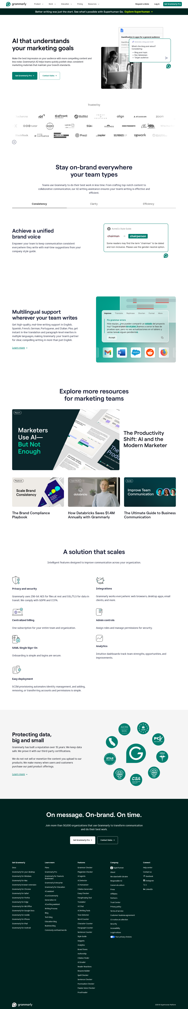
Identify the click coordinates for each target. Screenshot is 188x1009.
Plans (47, 868)
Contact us (147, 872)
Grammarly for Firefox (21, 898)
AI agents (81, 876)
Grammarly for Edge (20, 902)
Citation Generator (85, 889)
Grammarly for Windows (21, 876)
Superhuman (118, 868)
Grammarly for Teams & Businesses (54, 877)
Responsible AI (116, 881)
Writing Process (51, 909)
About (112, 872)
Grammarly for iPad (20, 924)
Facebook (149, 876)
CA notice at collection (119, 920)
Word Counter (83, 919)
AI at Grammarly (51, 896)
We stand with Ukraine (119, 877)
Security (113, 924)
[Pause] (14, 142)
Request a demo (142, 4)
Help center (147, 868)
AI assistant (49, 891)
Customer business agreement (122, 915)
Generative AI (50, 900)
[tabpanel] (94, 240)
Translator (82, 902)
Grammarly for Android (21, 928)
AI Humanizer (83, 885)
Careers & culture (117, 885)
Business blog (50, 926)
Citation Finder (83, 958)
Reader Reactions (84, 967)
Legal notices (115, 932)
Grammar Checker (85, 868)
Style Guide (82, 936)
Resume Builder (84, 971)
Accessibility (115, 928)
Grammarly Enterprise (54, 883)
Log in (156, 4)
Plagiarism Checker (85, 872)
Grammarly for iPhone (21, 919)
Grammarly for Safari (20, 893)
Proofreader (83, 992)
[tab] (39, 205)
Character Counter (85, 924)
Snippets (81, 941)
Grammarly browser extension (24, 885)
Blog (46, 913)
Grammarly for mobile (21, 915)
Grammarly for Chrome (21, 889)
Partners (113, 898)
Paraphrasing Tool (85, 898)
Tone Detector (83, 915)
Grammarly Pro (51, 872)
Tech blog (48, 917)
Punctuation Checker (86, 984)
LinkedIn (149, 889)
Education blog (51, 921)
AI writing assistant (52, 904)
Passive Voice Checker (86, 988)
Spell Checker (83, 975)
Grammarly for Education (55, 887)
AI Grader (82, 962)
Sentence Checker (85, 979)
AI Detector (82, 881)
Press (112, 889)
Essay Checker (83, 893)
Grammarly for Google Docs (23, 911)
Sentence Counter (85, 932)
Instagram (150, 881)
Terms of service (116, 911)
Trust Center (115, 902)
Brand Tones (82, 949)
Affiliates (113, 894)
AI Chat (81, 906)
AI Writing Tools (84, 911)
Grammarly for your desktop (23, 872)
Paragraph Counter (85, 928)
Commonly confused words (56, 930)
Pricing (80, 4)
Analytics (81, 945)
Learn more (18, 347)
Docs (14, 868)
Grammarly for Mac (19, 881)
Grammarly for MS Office (22, 906)
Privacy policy (115, 907)
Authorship (82, 954)
